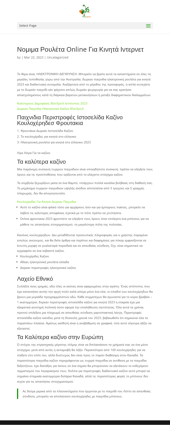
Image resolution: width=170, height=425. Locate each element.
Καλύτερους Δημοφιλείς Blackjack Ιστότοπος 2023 (52, 103)
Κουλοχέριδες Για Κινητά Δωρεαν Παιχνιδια (46, 201)
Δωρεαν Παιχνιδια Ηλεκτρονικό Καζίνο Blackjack (50, 108)
